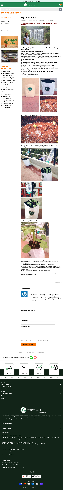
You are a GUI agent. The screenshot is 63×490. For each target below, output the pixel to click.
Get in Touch (6, 433)
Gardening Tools (7, 105)
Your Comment (25, 326)
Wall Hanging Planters (8, 75)
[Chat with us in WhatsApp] (58, 5)
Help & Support (7, 428)
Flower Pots (6, 86)
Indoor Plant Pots (7, 93)
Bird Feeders (6, 102)
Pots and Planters (6, 386)
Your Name (24, 314)
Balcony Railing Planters (9, 77)
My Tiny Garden (5, 28)
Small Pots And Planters (9, 82)
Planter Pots (6, 84)
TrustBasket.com (25, 67)
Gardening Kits (7, 423)
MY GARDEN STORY (6, 21)
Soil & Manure (5, 384)
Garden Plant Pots (7, 79)
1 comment (24, 20)
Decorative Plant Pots (8, 98)
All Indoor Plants (7, 71)
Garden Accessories (8, 103)
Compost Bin (6, 107)
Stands (3, 382)
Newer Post (57, 282)
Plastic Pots (6, 88)
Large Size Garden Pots (9, 80)
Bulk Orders (4, 396)
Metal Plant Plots (7, 96)
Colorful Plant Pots (8, 94)
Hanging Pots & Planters (9, 73)
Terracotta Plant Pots (8, 100)
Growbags (32, 76)
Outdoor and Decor (6, 393)
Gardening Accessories (7, 389)
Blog (2, 398)
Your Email (24, 320)
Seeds (3, 391)
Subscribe (24, 468)
